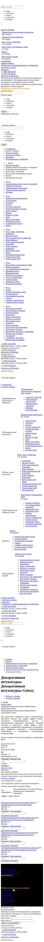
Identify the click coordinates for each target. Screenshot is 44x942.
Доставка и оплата (8, 67)
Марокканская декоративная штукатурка (17, 835)
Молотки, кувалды (13, 319)
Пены (8, 253)
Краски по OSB (12, 215)
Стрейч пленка (12, 280)
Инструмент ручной (10, 57)
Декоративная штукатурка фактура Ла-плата (18, 850)
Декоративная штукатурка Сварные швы (17, 820)
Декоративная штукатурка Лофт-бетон (16, 805)
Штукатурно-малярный (15, 340)
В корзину (5, 766)
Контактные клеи (13, 250)
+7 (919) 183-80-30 (8, 74)
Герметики (10, 234)
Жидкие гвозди (12, 236)
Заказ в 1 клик (6, 768)
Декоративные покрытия (16, 190)
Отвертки (9, 323)
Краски (8, 213)
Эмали (8, 226)
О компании (6, 61)
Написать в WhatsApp (29, 65)
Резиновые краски (13, 221)
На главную (5, 893)
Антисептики (11, 200)
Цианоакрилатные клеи (15, 255)
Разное (4, 52)
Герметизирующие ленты (16, 292)
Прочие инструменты (14, 275)
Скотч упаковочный (14, 277)
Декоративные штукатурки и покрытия (17, 32)
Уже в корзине (15, 811)
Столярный (10, 336)
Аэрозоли (9, 203)
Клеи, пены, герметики (11, 42)
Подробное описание (9, 816)
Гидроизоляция (12, 294)
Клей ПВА (10, 244)
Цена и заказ (6, 704)
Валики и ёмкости (13, 267)
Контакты (5, 70)
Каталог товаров (7, 30)
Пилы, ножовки (12, 325)
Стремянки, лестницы (14, 338)
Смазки (9, 298)
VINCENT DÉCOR (13, 186)
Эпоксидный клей (13, 259)
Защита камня (11, 211)
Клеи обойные (11, 240)
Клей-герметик (12, 246)
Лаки (8, 217)
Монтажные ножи (13, 321)
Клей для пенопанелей (15, 242)
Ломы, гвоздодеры (13, 317)
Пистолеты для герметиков (16, 327)
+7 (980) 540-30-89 (8, 72)
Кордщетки (10, 315)
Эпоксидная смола (13, 257)
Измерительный (12, 313)
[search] (2, 640)
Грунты (9, 205)
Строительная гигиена (15, 302)
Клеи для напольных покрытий (18, 238)
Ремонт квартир (7, 63)
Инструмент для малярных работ (15, 47)
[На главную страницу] (15, 374)
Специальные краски (14, 223)
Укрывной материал (14, 284)
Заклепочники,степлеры (15, 311)
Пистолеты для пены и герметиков (20, 332)
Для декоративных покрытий (17, 269)
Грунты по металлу (13, 207)
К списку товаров (8, 778)
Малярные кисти (12, 271)
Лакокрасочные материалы (12, 37)
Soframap (9, 192)
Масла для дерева (13, 219)
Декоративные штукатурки (16, 188)
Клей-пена (10, 248)
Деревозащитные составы (16, 209)
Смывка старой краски (15, 300)
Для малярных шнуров (15, 296)
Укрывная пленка (13, 282)
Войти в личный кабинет (10, 923)
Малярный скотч (12, 273)
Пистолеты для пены (14, 329)
